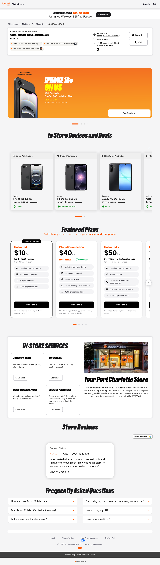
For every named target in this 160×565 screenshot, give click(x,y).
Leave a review (140, 436)
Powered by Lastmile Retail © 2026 (80, 554)
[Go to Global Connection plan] (79, 324)
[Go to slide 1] (75, 123)
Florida (25, 24)
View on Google (60, 471)
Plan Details (31, 305)
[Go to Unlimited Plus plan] (82, 324)
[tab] (80, 561)
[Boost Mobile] (6, 4)
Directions (138, 35)
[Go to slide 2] (81, 123)
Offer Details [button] (80, 561)
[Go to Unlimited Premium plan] (86, 324)
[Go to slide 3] (84, 123)
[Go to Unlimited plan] (74, 324)
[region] (80, 280)
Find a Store (18, 4)
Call (138, 42)
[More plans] (149, 283)
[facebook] (97, 49)
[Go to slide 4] (87, 123)
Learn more (20, 378)
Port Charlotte (38, 24)
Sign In (146, 4)
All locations (13, 24)
